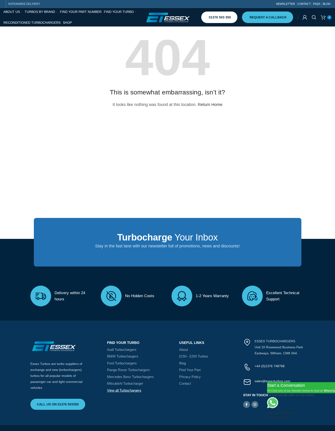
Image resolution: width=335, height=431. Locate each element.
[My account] (304, 17)
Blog (182, 363)
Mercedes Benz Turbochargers (130, 377)
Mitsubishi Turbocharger (125, 383)
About (183, 350)
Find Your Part (190, 370)
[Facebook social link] (246, 404)
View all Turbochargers (124, 390)
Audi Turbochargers (122, 350)
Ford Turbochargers (122, 363)
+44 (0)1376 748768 (270, 366)
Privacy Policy (190, 377)
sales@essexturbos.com (272, 381)
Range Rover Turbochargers (128, 370)
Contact (185, 383)
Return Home (210, 104)
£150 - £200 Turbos (193, 356)
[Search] (314, 17)
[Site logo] (168, 17)
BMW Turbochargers (122, 356)
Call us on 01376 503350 (58, 404)
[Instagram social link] (254, 404)
